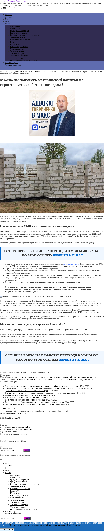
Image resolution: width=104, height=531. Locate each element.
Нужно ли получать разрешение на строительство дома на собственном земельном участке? (58, 377)
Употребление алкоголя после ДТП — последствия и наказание (32, 404)
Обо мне (8, 466)
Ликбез (8, 473)
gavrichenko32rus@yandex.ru (18, 413)
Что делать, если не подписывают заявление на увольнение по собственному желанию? (54, 379)
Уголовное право (17, 502)
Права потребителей (19, 495)
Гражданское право (18, 482)
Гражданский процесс (19, 479)
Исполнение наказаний (20, 489)
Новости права (11, 511)
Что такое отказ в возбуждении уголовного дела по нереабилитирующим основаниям (42, 386)
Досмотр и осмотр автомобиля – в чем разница (25, 395)
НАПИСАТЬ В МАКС (10, 418)
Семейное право (17, 498)
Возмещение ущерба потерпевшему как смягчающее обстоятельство (34, 402)
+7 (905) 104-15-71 (8, 8)
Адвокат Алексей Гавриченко (13, 1)
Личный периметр (13, 514)
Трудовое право (17, 500)
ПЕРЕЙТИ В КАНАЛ (68, 255)
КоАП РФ (14, 491)
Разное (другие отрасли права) (23, 509)
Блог (7, 470)
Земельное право (17, 486)
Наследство (15, 493)
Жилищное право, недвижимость (24, 484)
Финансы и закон (17, 507)
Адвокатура (15, 477)
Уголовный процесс (19, 505)
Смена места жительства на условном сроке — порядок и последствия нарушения (40, 393)
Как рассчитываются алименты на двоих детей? (26, 397)
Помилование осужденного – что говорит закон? (26, 400)
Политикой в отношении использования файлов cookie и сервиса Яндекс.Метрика (45, 525)
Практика (9, 468)
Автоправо (15, 475)
